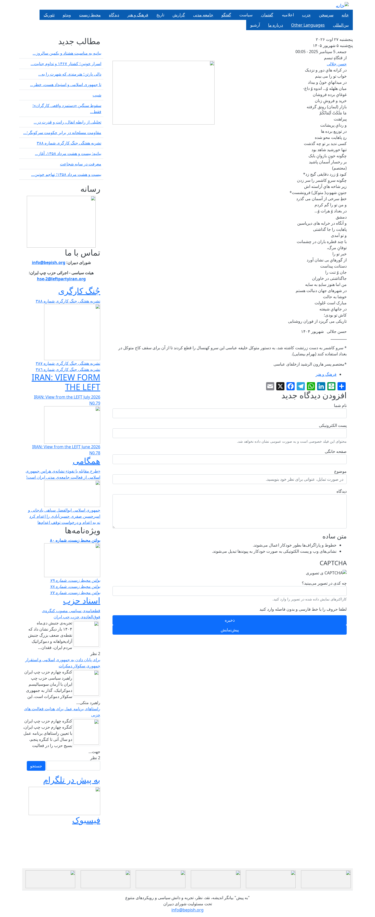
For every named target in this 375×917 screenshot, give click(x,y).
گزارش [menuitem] (178, 15)
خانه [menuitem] (345, 15)
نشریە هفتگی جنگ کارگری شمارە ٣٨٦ (68, 369)
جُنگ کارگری (79, 290)
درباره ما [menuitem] (275, 25)
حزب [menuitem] (306, 15)
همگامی (86, 460)
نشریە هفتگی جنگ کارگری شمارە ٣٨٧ (68, 363)
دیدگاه (341, 491)
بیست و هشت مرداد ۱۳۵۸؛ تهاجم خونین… (66, 174)
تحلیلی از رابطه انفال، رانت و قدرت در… (67, 122)
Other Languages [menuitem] (308, 25)
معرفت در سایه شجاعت (80, 164)
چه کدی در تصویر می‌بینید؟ (324, 583)
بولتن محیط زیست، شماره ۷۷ (75, 592)
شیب (97, 95)
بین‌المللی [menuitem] (341, 25)
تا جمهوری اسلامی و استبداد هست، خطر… (65, 84)
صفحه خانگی (336, 451)
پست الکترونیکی (333, 425)
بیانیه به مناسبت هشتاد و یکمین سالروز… (67, 53)
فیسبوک (86, 819)
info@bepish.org (187, 910)
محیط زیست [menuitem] (90, 15)
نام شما (340, 405)
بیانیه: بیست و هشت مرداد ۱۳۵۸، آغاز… (68, 153)
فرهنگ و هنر (326, 374)
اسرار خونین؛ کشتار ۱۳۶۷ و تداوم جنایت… (66, 63)
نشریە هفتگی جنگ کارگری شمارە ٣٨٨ (69, 143)
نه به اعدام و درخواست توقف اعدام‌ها (69, 522)
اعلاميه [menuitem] (287, 15)
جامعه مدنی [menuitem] (203, 15)
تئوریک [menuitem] (49, 15)
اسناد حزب (81, 600)
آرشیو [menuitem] (255, 25)
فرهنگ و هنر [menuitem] (137, 15)
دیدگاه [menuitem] (114, 15)
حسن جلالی (337, 64)
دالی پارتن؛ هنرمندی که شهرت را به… (69, 74)
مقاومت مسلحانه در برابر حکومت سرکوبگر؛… (62, 132)
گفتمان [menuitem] (267, 15)
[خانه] (342, 5)
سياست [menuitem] (246, 15)
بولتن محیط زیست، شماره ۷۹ (75, 580)
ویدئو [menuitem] (67, 15)
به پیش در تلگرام (71, 779)
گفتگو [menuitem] (226, 15)
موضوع (340, 471)
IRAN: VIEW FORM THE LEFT (66, 382)
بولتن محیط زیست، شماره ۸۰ (75, 540)
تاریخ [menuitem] (160, 15)
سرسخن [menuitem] (326, 15)
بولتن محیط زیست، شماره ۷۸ (75, 586)
